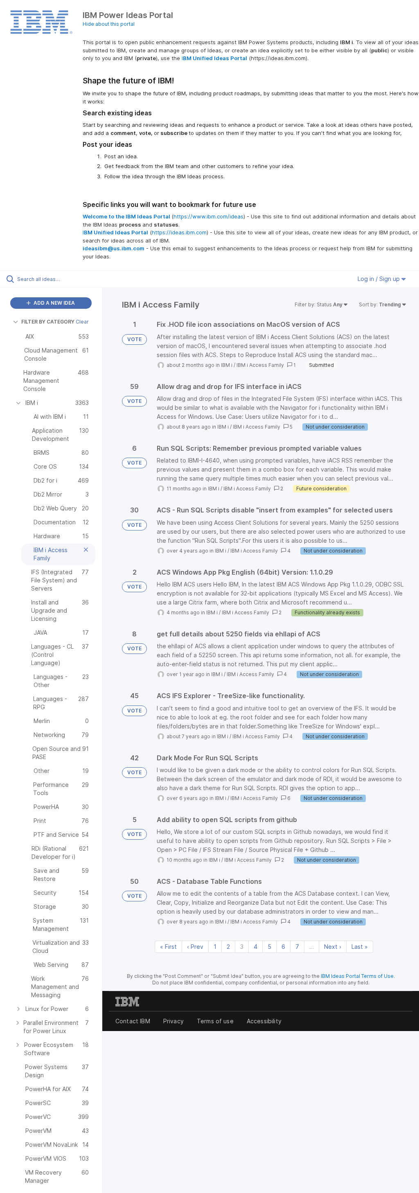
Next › (332, 946)
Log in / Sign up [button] (379, 278)
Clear (82, 322)
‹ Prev (195, 946)
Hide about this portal (109, 24)
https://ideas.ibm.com (179, 232)
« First (168, 946)
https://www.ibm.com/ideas (208, 216)
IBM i (226, 365)
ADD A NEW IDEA (53, 303)
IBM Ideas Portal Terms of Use (357, 976)
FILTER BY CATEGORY (47, 322)
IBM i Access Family (260, 365)
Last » (359, 946)
